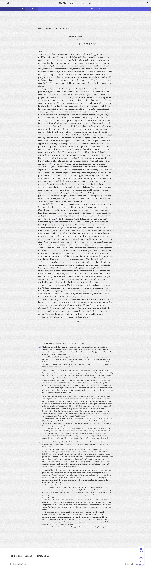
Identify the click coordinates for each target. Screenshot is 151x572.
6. (40, 470)
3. (40, 370)
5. (40, 442)
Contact (29, 556)
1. (40, 343)
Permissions (16, 556)
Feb (33, 8)
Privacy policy (42, 556)
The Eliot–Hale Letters (69, 3)
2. (40, 347)
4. (40, 396)
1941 (20, 8)
